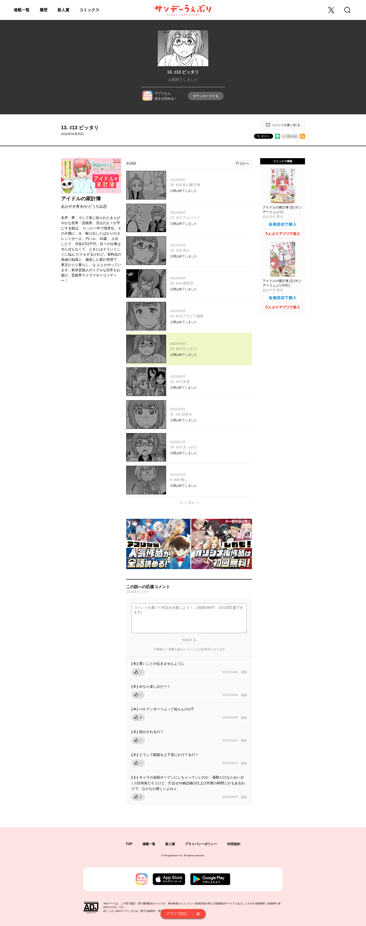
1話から (244, 163)
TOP (129, 844)
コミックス (89, 10)
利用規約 (233, 844)
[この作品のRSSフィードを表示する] (302, 136)
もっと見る (187, 502)
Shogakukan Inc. (173, 855)
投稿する (189, 640)
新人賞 (63, 10)
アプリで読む (177, 914)
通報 (244, 672)
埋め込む (292, 136)
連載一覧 (22, 10)
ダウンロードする (206, 96)
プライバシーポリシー (201, 844)
